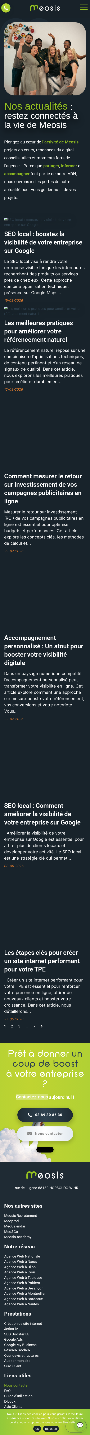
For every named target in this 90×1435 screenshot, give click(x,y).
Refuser (51, 1428)
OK (37, 1428)
